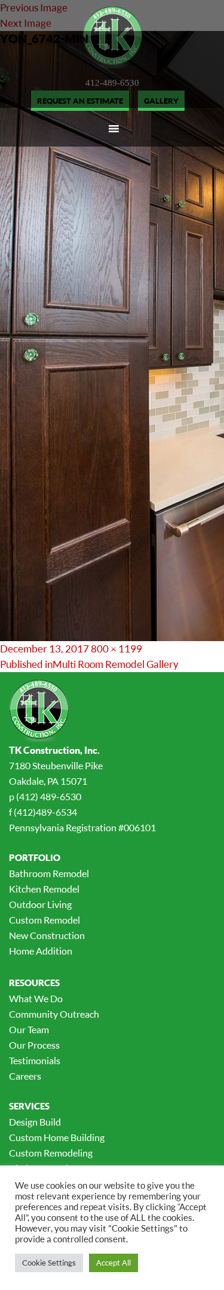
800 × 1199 (116, 648)
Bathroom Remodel (49, 873)
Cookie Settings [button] (49, 1262)
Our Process (34, 1045)
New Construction (47, 935)
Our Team (29, 1030)
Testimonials (34, 1061)
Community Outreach (54, 1014)
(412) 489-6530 (48, 797)
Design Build (35, 1122)
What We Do (36, 999)
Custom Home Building (57, 1137)
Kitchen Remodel (44, 889)
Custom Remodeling (51, 1153)
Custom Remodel (44, 920)
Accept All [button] (113, 1262)
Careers (25, 1076)
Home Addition (40, 951)
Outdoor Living (40, 904)
